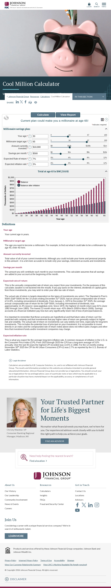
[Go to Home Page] (55, 476)
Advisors (79, 499)
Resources (34, 96)
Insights (43, 495)
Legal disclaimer (19, 360)
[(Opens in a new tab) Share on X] (21, 102)
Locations (79, 495)
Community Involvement (16, 499)
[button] (55, 129)
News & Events (12, 504)
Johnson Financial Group (18, 96)
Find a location (37, 460)
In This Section (83, 96)
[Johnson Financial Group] (15, 3)
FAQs (42, 499)
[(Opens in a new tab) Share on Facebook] (25, 102)
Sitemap (70, 560)
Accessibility (59, 560)
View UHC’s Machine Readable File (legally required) (65, 564)
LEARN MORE (18, 535)
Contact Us (80, 491)
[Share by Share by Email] (30, 102)
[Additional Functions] (102, 119)
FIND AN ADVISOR (54, 441)
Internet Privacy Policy (28, 560)
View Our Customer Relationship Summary (23, 564)
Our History (10, 491)
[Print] (35, 102)
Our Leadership (12, 495)
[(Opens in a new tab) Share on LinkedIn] (17, 102)
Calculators (45, 96)
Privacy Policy (10, 560)
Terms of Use (46, 560)
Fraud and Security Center (52, 504)
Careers (8, 508)
